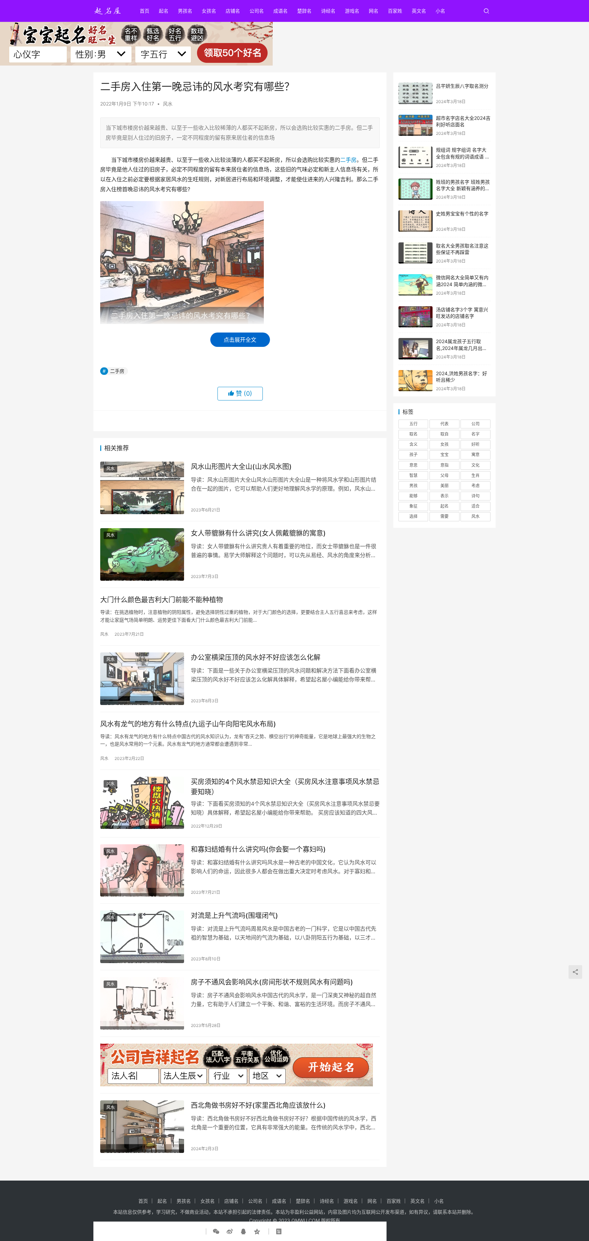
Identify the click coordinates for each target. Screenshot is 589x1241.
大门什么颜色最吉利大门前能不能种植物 (161, 600)
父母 (444, 475)
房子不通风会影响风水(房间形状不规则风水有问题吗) (272, 982)
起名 (163, 11)
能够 (413, 495)
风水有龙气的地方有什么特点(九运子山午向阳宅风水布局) (188, 724)
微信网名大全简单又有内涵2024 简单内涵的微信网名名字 (462, 284)
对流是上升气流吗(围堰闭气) (234, 916)
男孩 (413, 485)
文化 (475, 465)
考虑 (475, 485)
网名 (373, 11)
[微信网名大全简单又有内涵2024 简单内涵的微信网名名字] (415, 285)
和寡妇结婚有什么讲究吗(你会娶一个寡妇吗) (258, 849)
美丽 (444, 485)
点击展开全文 (240, 339)
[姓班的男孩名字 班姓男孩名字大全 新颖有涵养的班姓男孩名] (415, 189)
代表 (444, 423)
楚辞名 (304, 11)
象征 (413, 506)
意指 (444, 465)
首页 (144, 11)
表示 (444, 495)
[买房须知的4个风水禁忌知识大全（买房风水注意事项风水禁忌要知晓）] (142, 803)
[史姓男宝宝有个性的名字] (415, 221)
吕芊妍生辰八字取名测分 (462, 86)
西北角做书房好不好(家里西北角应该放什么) (258, 1105)
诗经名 (328, 11)
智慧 (413, 475)
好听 (475, 444)
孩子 (413, 454)
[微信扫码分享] (217, 1231)
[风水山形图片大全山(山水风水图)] (142, 488)
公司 (475, 423)
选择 (413, 516)
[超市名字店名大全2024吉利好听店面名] (415, 125)
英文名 (419, 11)
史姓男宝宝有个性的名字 (462, 213)
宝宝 (444, 454)
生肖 (475, 475)
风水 (167, 104)
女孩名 (209, 11)
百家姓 (395, 11)
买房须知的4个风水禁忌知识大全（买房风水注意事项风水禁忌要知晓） (285, 787)
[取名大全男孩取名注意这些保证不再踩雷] (415, 253)
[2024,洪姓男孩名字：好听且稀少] (415, 381)
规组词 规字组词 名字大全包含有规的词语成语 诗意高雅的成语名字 (463, 156)
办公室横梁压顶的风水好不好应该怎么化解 (255, 657)
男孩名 (185, 11)
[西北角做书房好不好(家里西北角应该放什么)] (142, 1126)
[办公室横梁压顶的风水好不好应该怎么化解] (142, 678)
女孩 (444, 444)
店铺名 (233, 11)
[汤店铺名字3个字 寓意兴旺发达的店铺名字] (415, 317)
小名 (440, 11)
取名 (413, 434)
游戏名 (352, 11)
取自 (444, 434)
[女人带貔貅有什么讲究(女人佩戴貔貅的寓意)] (142, 554)
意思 (413, 465)
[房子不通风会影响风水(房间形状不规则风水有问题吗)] (142, 1003)
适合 (475, 506)
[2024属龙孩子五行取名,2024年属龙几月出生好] (415, 348)
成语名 (280, 11)
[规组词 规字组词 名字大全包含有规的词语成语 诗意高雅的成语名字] (415, 157)
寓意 (475, 454)
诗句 (475, 495)
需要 (444, 516)
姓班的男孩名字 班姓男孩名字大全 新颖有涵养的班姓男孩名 (463, 188)
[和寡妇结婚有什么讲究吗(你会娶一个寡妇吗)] (142, 870)
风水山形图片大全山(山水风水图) (241, 467)
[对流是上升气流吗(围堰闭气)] (142, 937)
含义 (413, 444)
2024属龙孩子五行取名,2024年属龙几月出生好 (461, 347)
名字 (475, 434)
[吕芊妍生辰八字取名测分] (415, 93)
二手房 (348, 159)
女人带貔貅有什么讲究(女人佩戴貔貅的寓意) (258, 533)
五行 (413, 423)
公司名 (257, 11)
